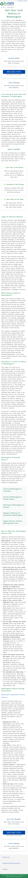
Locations (20, 0)
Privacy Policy (18, 876)
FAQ (25, 0)
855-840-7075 (14, 72)
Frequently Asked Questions (11, 863)
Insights (5, 869)
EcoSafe (3, 7)
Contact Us (6, 857)
